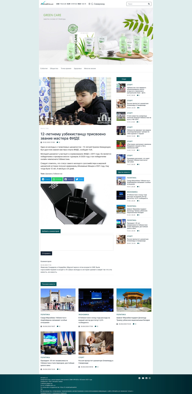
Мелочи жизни (90, 68)
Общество (54, 68)
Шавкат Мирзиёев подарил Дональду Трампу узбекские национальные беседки (137, 210)
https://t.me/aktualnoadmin (68, 387)
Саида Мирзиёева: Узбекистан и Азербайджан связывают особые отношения (139, 182)
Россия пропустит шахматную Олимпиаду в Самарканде (137, 104)
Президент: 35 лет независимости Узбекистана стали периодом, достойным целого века (137, 225)
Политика (131, 178)
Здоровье (78, 68)
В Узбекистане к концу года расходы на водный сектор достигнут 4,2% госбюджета (137, 196)
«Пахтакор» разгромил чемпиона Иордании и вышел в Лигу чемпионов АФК (139, 146)
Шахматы (49, 174)
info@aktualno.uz (50, 385)
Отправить (46, 253)
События (44, 68)
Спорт (130, 85)
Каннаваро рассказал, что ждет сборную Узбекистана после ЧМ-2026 (138, 160)
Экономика (132, 192)
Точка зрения (66, 68)
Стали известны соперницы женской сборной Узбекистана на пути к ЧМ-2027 (139, 117)
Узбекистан (57, 174)
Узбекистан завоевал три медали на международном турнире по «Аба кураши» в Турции (139, 131)
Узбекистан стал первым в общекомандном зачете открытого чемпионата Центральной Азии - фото (136, 90)
